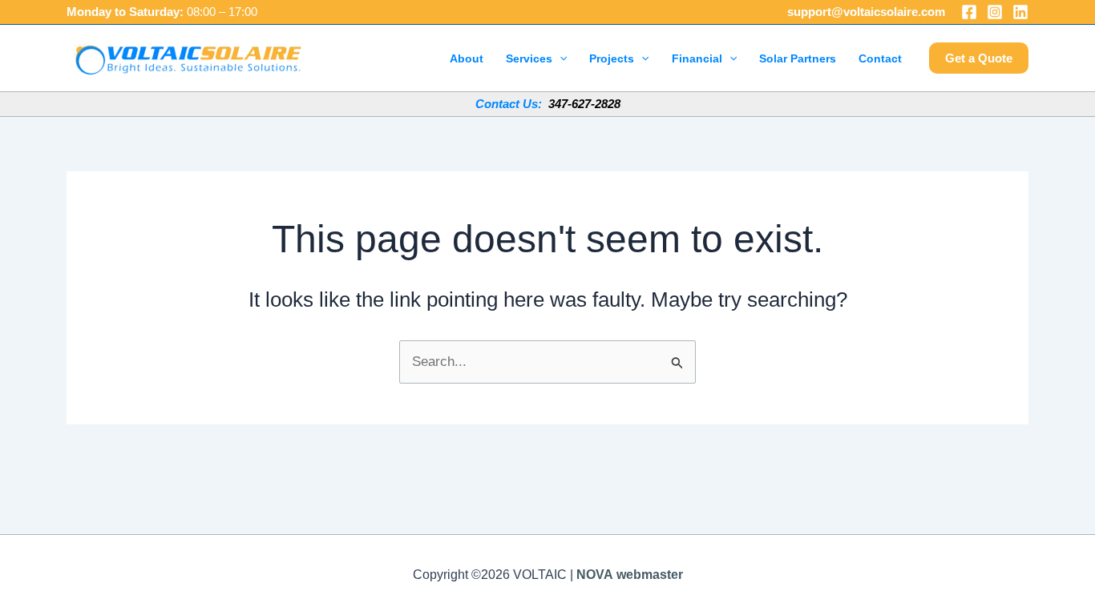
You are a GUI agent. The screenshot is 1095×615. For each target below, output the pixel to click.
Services (529, 58)
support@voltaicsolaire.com (866, 11)
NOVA (594, 574)
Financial (697, 58)
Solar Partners (797, 58)
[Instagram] (995, 12)
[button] (559, 58)
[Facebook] (969, 12)
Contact (880, 58)
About (466, 58)
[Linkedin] (1020, 12)
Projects (611, 58)
